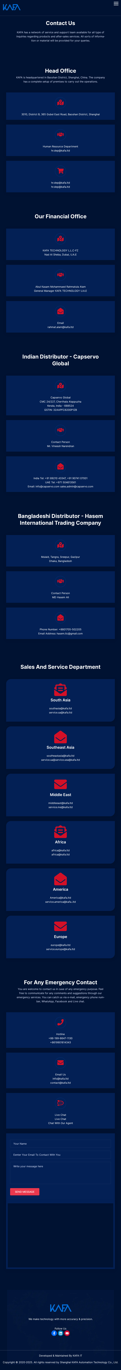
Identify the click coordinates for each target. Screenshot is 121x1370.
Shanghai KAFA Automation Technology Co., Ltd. (88, 1362)
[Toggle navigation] (116, 3)
